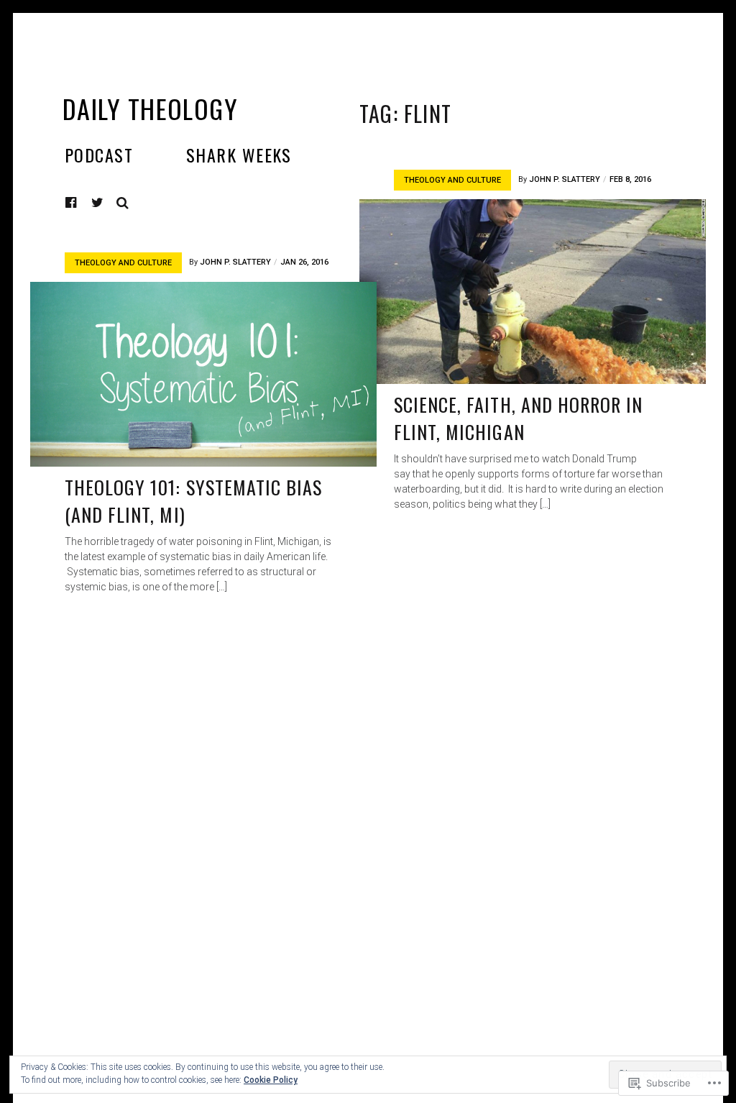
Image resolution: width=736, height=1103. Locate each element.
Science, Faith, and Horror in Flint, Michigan (518, 418)
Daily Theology (150, 108)
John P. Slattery (564, 179)
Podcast (99, 155)
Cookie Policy (271, 1080)
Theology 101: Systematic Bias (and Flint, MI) (193, 500)
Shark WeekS (239, 155)
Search (122, 203)
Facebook (82, 202)
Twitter (97, 203)
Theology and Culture (452, 180)
